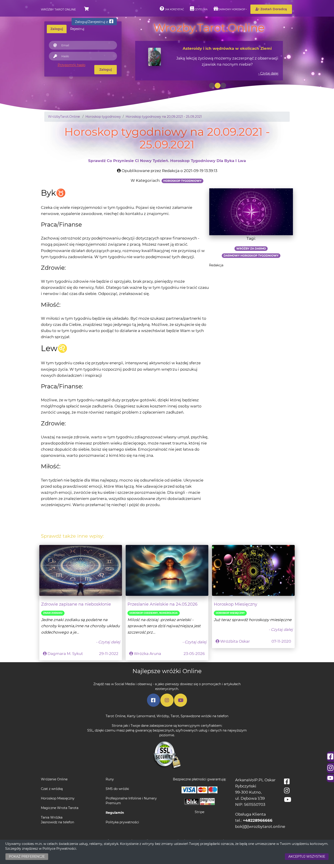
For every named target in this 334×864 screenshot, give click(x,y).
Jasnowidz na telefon (57, 822)
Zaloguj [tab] (56, 29)
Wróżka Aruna (147, 653)
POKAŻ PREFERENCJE (27, 856)
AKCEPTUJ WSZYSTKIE (306, 856)
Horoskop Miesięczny (235, 604)
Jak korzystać (174, 9)
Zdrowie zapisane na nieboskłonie (76, 604)
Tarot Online (115, 716)
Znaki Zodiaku (52, 613)
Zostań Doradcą (273, 9)
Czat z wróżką (52, 789)
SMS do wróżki (117, 789)
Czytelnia (200, 9)
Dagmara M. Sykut (65, 653)
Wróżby (163, 716)
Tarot (175, 716)
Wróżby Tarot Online (58, 9)
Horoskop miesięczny (230, 613)
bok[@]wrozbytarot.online (260, 826)
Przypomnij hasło (71, 65)
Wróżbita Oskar (235, 641)
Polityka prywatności (122, 822)
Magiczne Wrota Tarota (59, 808)
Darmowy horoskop (231, 9)
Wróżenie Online (54, 779)
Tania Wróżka (51, 817)
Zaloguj (105, 69)
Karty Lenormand (141, 716)
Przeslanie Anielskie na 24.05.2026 (162, 604)
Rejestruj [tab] (77, 29)
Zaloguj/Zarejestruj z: (92, 22)
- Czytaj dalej (268, 73)
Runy (110, 779)
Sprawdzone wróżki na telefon (204, 716)
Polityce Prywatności (59, 849)
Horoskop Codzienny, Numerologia (154, 613)
